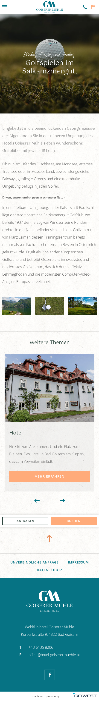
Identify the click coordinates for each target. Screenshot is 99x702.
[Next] (62, 501)
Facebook (49, 675)
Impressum (78, 562)
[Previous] (37, 501)
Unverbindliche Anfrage (34, 562)
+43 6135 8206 (36, 647)
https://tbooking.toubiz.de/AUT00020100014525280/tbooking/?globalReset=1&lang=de (93, 7)
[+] (16, 306)
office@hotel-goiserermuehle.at (49, 654)
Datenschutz (49, 570)
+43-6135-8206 (82, 7)
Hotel (49, 422)
